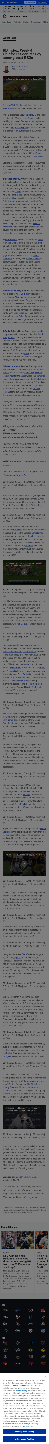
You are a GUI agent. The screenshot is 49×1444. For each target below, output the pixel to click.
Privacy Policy (21, 1390)
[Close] (46, 1376)
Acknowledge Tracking (24, 1439)
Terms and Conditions (21, 1385)
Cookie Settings (26, 1426)
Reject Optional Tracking (24, 1432)
